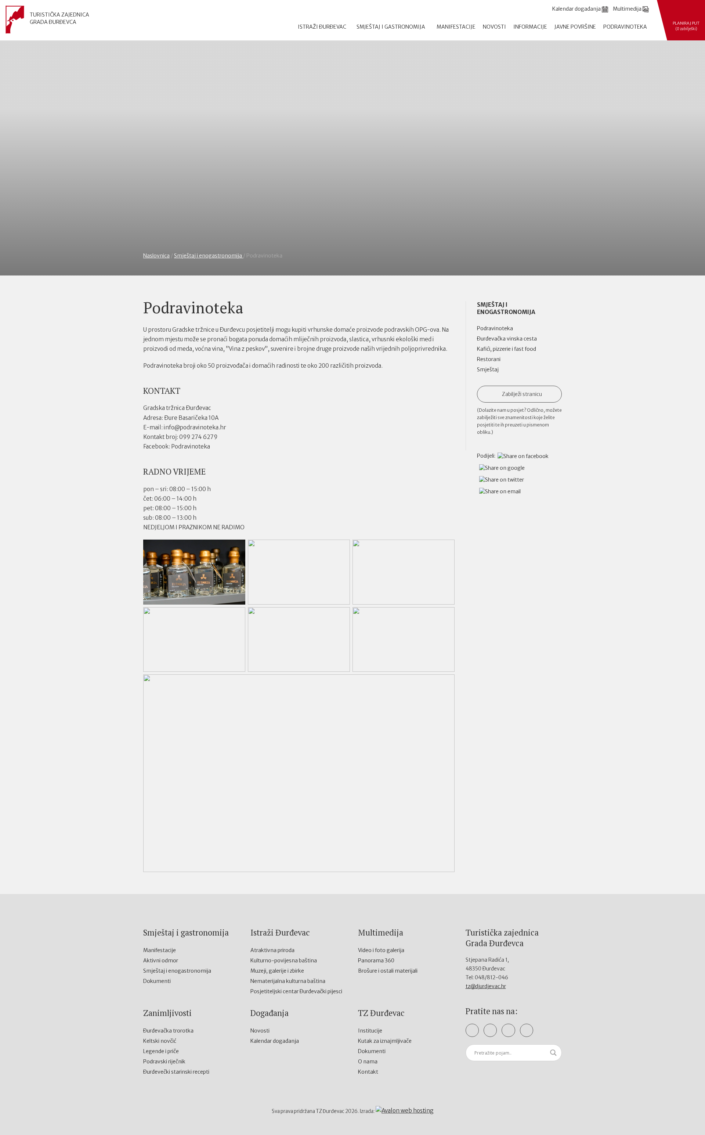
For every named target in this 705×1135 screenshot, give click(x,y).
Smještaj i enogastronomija (208, 255)
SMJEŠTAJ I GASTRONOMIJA (391, 27)
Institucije (370, 1030)
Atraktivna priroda (272, 950)
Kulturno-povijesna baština (283, 960)
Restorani (488, 359)
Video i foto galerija (381, 950)
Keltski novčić (159, 1041)
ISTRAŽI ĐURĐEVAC (322, 27)
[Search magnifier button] (553, 1053)
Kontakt (368, 1072)
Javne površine (575, 27)
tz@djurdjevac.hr (486, 986)
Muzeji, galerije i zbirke (277, 971)
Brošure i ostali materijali (387, 971)
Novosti (494, 27)
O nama (367, 1061)
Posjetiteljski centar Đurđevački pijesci (296, 991)
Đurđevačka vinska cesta (507, 338)
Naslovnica (156, 255)
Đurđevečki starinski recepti (176, 1072)
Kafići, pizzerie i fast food (506, 349)
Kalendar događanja (274, 1041)
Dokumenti (157, 981)
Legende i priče (161, 1051)
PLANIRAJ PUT (686, 26)
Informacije (530, 27)
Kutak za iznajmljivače (385, 1041)
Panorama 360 (376, 960)
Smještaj (488, 369)
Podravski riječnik (164, 1061)
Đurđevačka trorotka (168, 1030)
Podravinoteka (625, 27)
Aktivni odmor (160, 960)
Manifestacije (456, 27)
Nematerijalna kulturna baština (287, 981)
